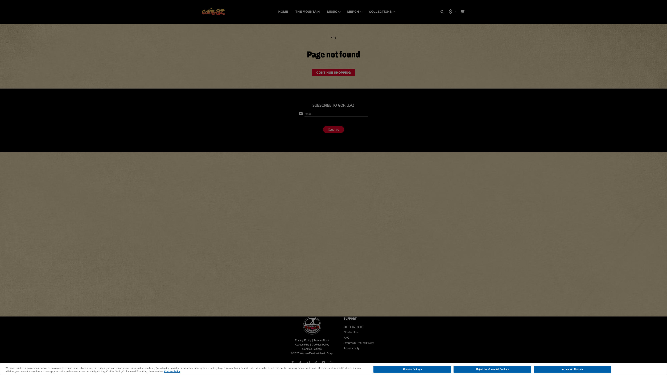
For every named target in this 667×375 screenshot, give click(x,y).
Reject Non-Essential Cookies (492, 369)
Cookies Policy (172, 371)
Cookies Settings (412, 369)
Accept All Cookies (572, 369)
